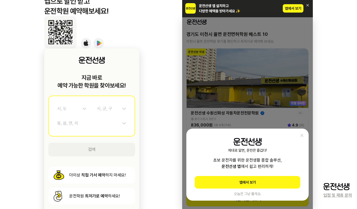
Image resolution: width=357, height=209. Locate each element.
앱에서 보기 (293, 8)
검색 (91, 149)
